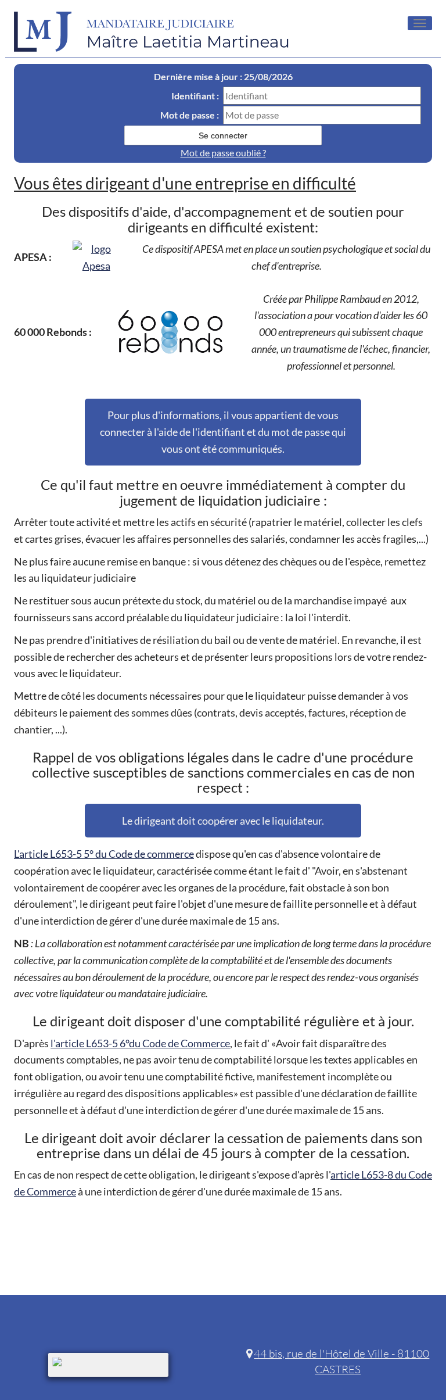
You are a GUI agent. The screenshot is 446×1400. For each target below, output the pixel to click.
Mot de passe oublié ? (223, 152)
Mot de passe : (189, 114)
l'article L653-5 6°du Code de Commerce (140, 1043)
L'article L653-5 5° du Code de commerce (104, 853)
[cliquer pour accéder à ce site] (96, 257)
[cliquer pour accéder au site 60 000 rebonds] (171, 332)
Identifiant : (195, 95)
